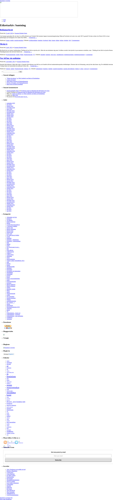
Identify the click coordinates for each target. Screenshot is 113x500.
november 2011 (11, 202)
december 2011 (11, 200)
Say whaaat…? (11, 302)
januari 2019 (10, 106)
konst (9, 395)
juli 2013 (9, 172)
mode (8, 413)
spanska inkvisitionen (69, 68)
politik (8, 295)
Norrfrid (9, 486)
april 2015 (9, 140)
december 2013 (11, 164)
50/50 (8, 361)
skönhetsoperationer (79, 54)
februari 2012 (10, 197)
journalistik (9, 274)
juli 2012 (9, 190)
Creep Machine (11, 474)
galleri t (9, 383)
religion (26, 68)
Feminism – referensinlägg (13, 241)
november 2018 (11, 107)
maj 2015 (9, 139)
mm (7, 411)
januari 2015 (10, 145)
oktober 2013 (10, 167)
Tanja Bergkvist (11, 490)
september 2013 (11, 169)
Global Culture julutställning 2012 (15, 260)
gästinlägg (9, 256)
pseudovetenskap (18, 40)
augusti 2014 (10, 152)
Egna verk (9, 233)
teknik (8, 310)
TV (34, 54)
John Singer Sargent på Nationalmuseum (17, 81)
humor (8, 40)
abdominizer (39, 68)
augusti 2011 (10, 206)
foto (8, 248)
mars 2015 (9, 142)
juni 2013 (9, 173)
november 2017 (11, 112)
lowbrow (9, 283)
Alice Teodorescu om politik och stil (16, 469)
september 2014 (11, 151)
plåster (57, 40)
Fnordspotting (10, 477)
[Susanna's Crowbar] (9, 347)
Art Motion (9, 220)
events (8, 236)
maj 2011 (9, 211)
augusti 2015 (10, 134)
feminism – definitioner (13, 239)
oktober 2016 (10, 115)
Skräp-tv (3, 44)
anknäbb (43, 54)
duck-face (53, 54)
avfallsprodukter (33, 40)
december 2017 (11, 110)
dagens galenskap (11, 229)
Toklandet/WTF (11, 493)
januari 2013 (10, 181)
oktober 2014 (10, 149)
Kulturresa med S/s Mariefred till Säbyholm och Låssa (35, 90)
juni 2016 (9, 119)
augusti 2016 (10, 116)
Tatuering (9, 308)
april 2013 (9, 176)
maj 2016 (9, 121)
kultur (8, 280)
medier (12, 40)
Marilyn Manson (11, 284)
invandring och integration (13, 271)
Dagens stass (10, 230)
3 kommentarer (75, 40)
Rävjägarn (9, 489)
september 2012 (11, 187)
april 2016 (9, 122)
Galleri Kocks (10, 251)
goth (8, 262)
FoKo (8, 245)
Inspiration (9, 269)
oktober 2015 (10, 131)
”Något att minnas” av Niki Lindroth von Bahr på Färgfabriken (23, 78)
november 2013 (11, 166)
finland (8, 244)
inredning (9, 268)
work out (86, 68)
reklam (61, 40)
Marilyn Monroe (11, 286)
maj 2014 (9, 157)
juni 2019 (9, 104)
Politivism (9, 487)
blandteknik (9, 367)
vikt (70, 40)
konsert (8, 275)
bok (7, 369)
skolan (8, 304)
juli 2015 (9, 136)
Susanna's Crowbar (5, 0)
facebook (45, 40)
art (7, 366)
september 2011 (11, 205)
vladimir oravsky (11, 433)
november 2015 (11, 130)
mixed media (10, 410)
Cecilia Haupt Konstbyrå (13, 224)
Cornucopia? (10, 472)
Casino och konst (11, 80)
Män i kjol (15, 95)
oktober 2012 (10, 185)
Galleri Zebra (10, 254)
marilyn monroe (10, 407)
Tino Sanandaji (10, 492)
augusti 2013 (10, 170)
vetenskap (9, 319)
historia (8, 68)
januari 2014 (10, 163)
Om (4, 21)
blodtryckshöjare (11, 221)
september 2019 (11, 103)
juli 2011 (9, 208)
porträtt (8, 424)
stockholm (9, 427)
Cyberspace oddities (12, 226)
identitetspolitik (11, 266)
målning (8, 417)
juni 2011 (9, 209)
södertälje (9, 430)
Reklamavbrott (6, 30)
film (8, 378)
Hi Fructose (10, 478)
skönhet (66, 40)
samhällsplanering (11, 301)
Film (8, 242)
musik (8, 292)
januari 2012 (10, 199)
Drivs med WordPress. (6, 499)
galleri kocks (9, 381)
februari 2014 (10, 161)
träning (77, 68)
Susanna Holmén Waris (21, 33)
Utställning (9, 317)
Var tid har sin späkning (10, 58)
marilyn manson (11, 405)
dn (7, 374)
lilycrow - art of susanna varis (16, 402)
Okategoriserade (28, 54)
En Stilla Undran (11, 475)
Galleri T (9, 253)
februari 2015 (10, 143)
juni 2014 (9, 155)
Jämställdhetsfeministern (13, 480)
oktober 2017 (10, 113)
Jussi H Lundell (11, 481)
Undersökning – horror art (13, 313)
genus (8, 257)
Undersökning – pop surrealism (15, 316)
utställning (10, 431)
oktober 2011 (10, 203)
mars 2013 (9, 178)
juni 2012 (9, 191)
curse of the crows (10, 372)
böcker (8, 223)
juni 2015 (9, 137)
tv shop (81, 68)
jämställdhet (10, 272)
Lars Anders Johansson (13, 483)
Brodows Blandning (12, 471)
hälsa (50, 40)
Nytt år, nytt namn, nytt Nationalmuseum (17, 83)
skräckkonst (10, 305)
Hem (4, 19)
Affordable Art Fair (12, 217)
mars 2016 (9, 124)
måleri (8, 416)
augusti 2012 (10, 188)
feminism (9, 238)
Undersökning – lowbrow (13, 314)
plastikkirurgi (60, 54)
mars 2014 (9, 160)
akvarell (9, 364)
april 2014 (9, 158)
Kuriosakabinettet (10, 54)
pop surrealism (10, 296)
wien (7, 434)
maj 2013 (9, 175)
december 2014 (11, 146)
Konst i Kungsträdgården (13, 278)
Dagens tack (10, 232)
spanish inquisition (58, 68)
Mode (21, 54)
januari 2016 (10, 127)
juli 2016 (9, 118)
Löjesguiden (10, 484)
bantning (40, 40)
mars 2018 (9, 109)
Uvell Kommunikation (12, 495)
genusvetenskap (11, 259)
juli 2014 (9, 154)
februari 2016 (10, 125)
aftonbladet (9, 362)
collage (8, 370)
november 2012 (11, 184)
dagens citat (10, 227)
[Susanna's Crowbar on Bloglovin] (8, 354)
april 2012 (9, 194)
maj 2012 (9, 193)
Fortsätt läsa (33, 37)
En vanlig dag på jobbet (13, 235)
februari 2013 (10, 179)
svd (7, 428)
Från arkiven (10, 250)
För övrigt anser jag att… (21, 96)
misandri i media (11, 289)
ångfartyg (9, 218)
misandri (9, 408)
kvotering (8, 398)
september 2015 (11, 133)
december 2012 (11, 182)
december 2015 (11, 128)
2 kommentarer (93, 68)
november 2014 (11, 148)
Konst (8, 277)
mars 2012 (9, 196)
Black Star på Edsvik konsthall (15, 84)
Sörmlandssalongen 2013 (13, 307)
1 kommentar (89, 54)
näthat (8, 419)
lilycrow (8, 400)
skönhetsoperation (69, 54)
